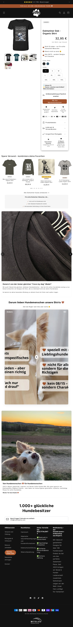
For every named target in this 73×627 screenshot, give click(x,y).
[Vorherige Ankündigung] (4, 2)
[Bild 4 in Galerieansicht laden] (32, 57)
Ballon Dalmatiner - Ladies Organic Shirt (46, 181)
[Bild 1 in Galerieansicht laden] (8, 57)
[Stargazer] (47, 63)
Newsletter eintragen (8, 558)
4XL (54, 80)
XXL (59, 75)
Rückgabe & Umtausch (9, 540)
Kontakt (7, 564)
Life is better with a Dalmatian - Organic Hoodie (28, 181)
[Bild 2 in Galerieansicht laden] (16, 57)
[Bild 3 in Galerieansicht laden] (24, 57)
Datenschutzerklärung (28, 548)
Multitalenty (33, 613)
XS (46, 71)
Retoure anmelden (8, 546)
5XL (62, 80)
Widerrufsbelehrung (27, 552)
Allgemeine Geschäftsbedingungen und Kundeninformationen (28, 539)
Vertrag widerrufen (10, 552)
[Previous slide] (3, 254)
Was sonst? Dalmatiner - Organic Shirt (10, 180)
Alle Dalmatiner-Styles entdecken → (36, 192)
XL (52, 75)
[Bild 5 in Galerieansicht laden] (8, 65)
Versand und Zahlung (9, 533)
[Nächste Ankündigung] (69, 2)
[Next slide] (70, 254)
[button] (4, 13)
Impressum (24, 532)
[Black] (44, 63)
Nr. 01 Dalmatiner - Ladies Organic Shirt (65, 180)
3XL (46, 80)
